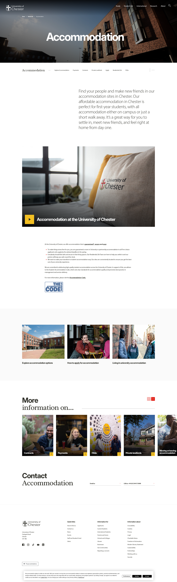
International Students (104, 532)
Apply (107, 70)
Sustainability (131, 548)
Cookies (129, 529)
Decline (137, 576)
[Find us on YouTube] (38, 545)
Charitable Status (132, 538)
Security (129, 557)
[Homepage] (15, 8)
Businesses (100, 544)
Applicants (100, 526)
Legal (129, 535)
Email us (105, 483)
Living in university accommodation (129, 363)
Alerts (69, 541)
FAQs (127, 70)
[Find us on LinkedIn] (43, 545)
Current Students (102, 529)
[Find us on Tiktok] (33, 545)
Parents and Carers (102, 535)
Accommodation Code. (78, 278)
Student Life (30, 16)
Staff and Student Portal (74, 538)
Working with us (132, 554)
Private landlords (134, 453)
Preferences (126, 576)
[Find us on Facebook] (23, 545)
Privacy (129, 532)
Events (69, 535)
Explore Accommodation (62, 70)
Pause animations (30, 564)
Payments (76, 70)
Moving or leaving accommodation (167, 451)
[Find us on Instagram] (28, 545)
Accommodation (40, 16)
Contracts (85, 70)
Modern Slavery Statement (135, 544)
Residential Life (117, 70)
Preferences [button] (81, 577)
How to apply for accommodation (83, 363)
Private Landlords (97, 70)
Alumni (99, 541)
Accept (147, 576)
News (69, 532)
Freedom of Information (134, 541)
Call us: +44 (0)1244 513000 (139, 483)
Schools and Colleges (103, 538)
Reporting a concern (103, 551)
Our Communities (102, 548)
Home (23, 16)
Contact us (70, 529)
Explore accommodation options (37, 363)
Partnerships (131, 551)
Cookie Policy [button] (44, 577)
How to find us (71, 526)
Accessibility (131, 526)
